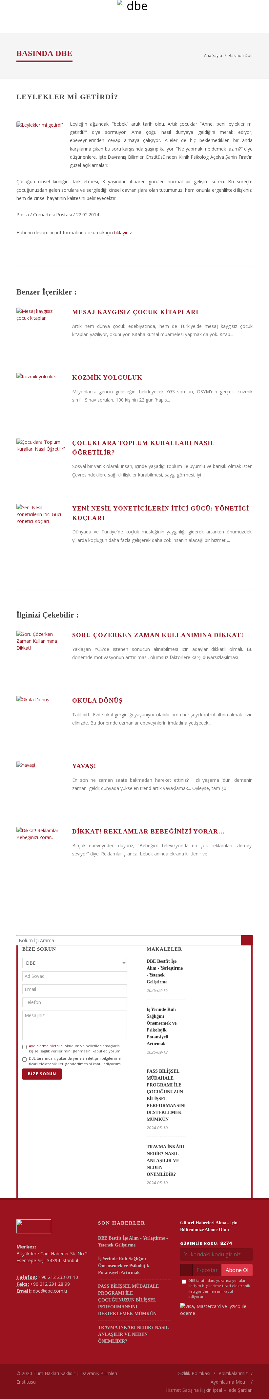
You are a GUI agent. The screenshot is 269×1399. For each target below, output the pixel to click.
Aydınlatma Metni (44, 1045)
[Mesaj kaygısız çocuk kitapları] (41, 332)
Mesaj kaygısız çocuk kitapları (135, 312)
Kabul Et (246, 1377)
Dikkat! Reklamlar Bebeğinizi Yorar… (148, 831)
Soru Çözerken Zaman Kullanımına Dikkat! (157, 635)
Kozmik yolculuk (107, 377)
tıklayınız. (123, 232)
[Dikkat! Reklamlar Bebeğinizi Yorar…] (41, 851)
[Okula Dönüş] (41, 720)
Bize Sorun (42, 1074)
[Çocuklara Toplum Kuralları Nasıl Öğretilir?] (41, 463)
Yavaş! (84, 765)
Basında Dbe (241, 55)
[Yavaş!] (41, 786)
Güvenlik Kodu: (206, 1243)
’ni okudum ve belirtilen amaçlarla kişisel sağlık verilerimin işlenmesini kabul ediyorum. (75, 1048)
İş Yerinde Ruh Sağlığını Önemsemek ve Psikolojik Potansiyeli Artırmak (123, 1265)
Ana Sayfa (213, 55)
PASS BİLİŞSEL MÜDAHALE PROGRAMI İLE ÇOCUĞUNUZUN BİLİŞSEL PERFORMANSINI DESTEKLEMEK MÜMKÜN (128, 1300)
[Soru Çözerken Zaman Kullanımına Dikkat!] (41, 655)
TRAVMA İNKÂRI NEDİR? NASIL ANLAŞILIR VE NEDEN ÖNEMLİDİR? (165, 1160)
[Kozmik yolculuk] (41, 397)
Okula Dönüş (97, 700)
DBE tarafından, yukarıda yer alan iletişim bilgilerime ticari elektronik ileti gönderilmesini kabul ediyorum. (75, 1061)
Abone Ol (237, 1270)
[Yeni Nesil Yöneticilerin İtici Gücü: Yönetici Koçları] (41, 528)
